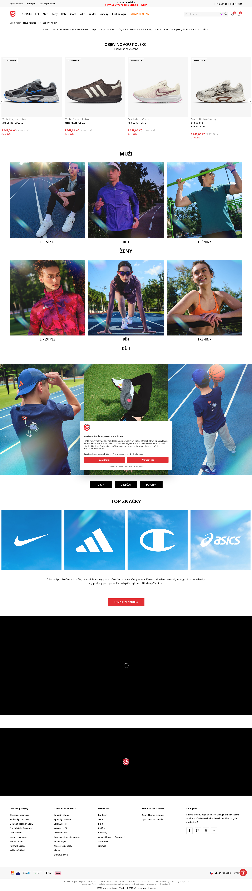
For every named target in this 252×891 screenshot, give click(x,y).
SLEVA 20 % (126, 2)
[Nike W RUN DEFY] (158, 87)
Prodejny (102, 815)
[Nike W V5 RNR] (221, 87)
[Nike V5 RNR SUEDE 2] (31, 87)
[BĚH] (126, 200)
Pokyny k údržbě (17, 845)
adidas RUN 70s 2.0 (75, 122)
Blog (100, 823)
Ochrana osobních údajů (21, 823)
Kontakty (102, 832)
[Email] (214, 831)
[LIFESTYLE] (47, 200)
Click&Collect (60, 823)
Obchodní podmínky (19, 815)
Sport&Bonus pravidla (152, 819)
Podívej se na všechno (126, 49)
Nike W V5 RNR (198, 126)
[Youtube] (206, 831)
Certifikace (103, 841)
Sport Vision (15, 22)
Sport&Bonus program (153, 815)
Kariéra (101, 828)
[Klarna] (58, 873)
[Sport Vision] (13, 13)
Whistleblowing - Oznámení (111, 837)
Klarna (57, 850)
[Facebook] (189, 831)
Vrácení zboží (60, 828)
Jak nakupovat (16, 832)
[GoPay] (26, 873)
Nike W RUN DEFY (137, 122)
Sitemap (102, 845)
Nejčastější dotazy (63, 845)
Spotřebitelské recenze (21, 828)
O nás (101, 819)
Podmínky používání (19, 819)
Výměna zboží (61, 832)
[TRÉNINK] (204, 200)
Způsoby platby (61, 815)
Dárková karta (61, 854)
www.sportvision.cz (111, 888)
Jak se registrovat (18, 837)
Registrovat (236, 3)
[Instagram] (198, 831)
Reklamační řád (17, 850)
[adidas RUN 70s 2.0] (95, 87)
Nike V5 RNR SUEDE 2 (12, 122)
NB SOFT (129, 888)
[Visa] (18, 873)
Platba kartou (16, 841)
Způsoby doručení (62, 819)
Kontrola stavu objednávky (67, 837)
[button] (41, 14)
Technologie (60, 841)
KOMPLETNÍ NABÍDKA (126, 602)
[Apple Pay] (48, 873)
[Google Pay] (37, 873)
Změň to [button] (238, 872)
